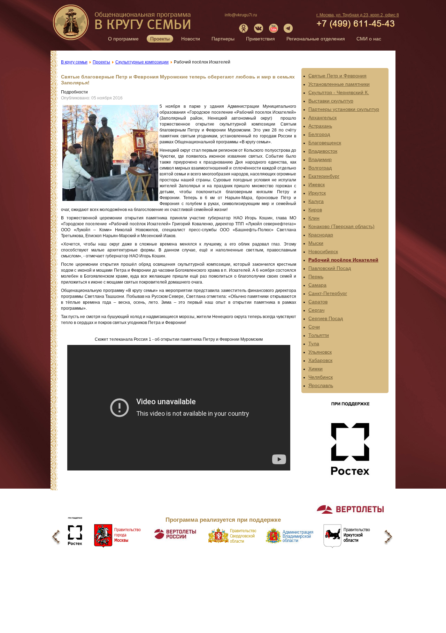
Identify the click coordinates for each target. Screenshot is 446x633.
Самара (317, 285)
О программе (123, 39)
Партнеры (223, 39)
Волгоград (320, 168)
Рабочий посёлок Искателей (343, 260)
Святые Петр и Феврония (337, 75)
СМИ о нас (368, 39)
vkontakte (258, 28)
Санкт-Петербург (327, 293)
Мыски (315, 243)
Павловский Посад (329, 268)
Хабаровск (320, 360)
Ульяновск (320, 352)
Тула (313, 343)
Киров (315, 209)
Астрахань (320, 126)
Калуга (316, 201)
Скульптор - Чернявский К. (338, 92)
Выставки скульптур (330, 101)
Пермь (315, 276)
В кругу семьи (123, 25)
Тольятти (318, 335)
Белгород (319, 134)
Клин (314, 218)
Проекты (160, 39)
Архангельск (322, 117)
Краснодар (320, 235)
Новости (190, 39)
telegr (288, 28)
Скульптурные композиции (142, 62)
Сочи (314, 327)
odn (243, 28)
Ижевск (316, 184)
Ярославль (320, 385)
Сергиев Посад (325, 318)
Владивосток (322, 151)
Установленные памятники (339, 84)
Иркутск (317, 193)
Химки (315, 368)
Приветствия (260, 39)
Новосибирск (323, 251)
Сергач (316, 310)
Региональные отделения (315, 39)
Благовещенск (324, 142)
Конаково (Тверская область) (341, 226)
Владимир (320, 159)
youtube (273, 28)
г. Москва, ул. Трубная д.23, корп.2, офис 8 (357, 15)
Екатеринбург (323, 176)
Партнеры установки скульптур (343, 109)
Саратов (318, 301)
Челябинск (320, 377)
